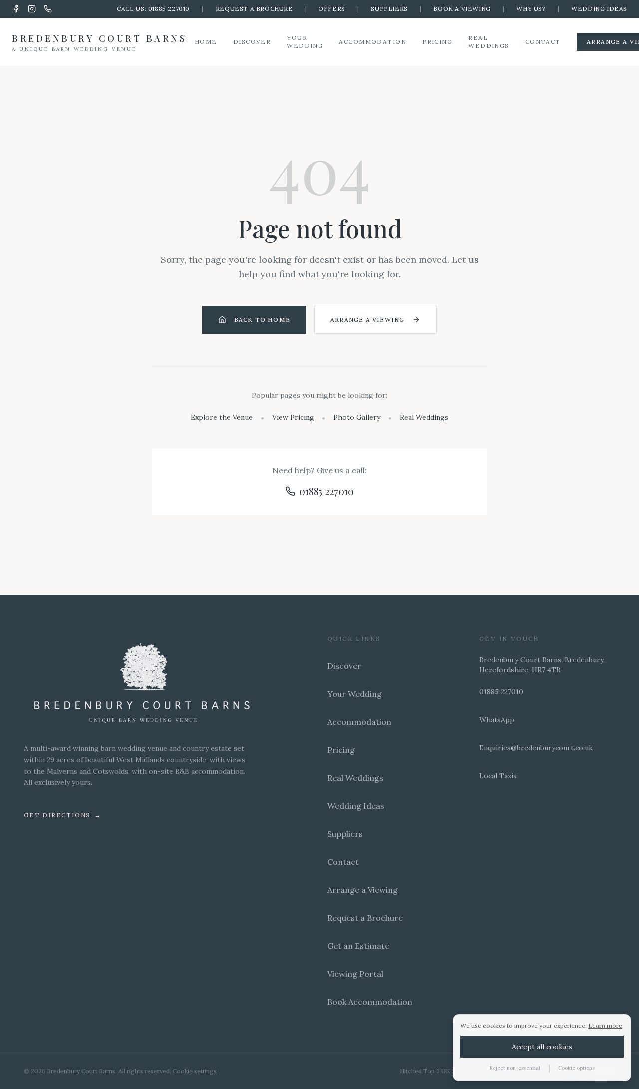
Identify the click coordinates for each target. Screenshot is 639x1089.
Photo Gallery (356, 417)
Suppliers (389, 8)
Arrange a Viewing (367, 319)
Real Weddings (488, 41)
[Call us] (48, 9)
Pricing (437, 41)
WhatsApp (496, 719)
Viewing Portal (355, 974)
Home (206, 41)
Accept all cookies (542, 1046)
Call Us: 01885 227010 (153, 8)
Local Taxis (498, 775)
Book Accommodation (369, 1002)
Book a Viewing (461, 8)
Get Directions (62, 815)
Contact (543, 41)
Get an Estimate (358, 946)
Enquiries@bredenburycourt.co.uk (536, 747)
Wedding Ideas (599, 8)
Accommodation (372, 41)
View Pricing (293, 417)
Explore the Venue (222, 417)
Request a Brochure (254, 8)
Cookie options (576, 1068)
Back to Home (262, 319)
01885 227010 (326, 491)
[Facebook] (16, 9)
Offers (332, 8)
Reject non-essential (515, 1068)
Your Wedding (305, 41)
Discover (252, 41)
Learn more (605, 1025)
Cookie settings (195, 1071)
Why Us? (530, 8)
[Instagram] (32, 9)
